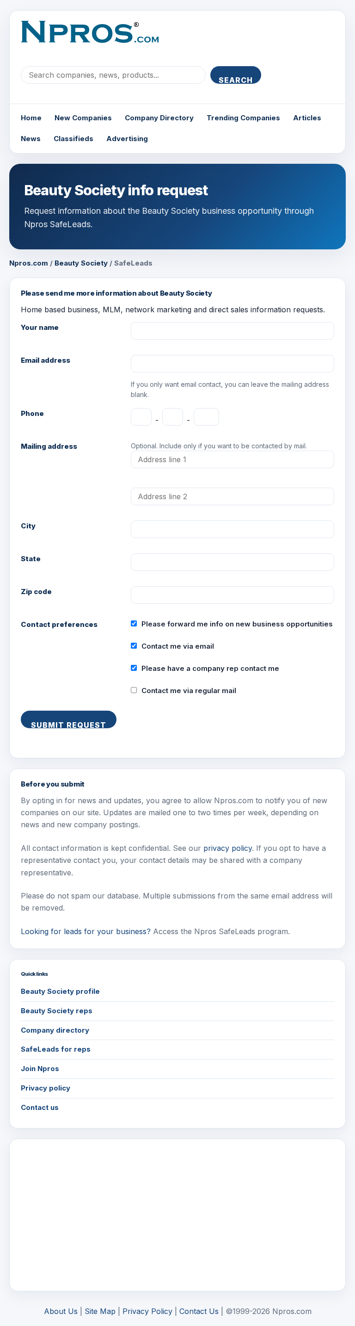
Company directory (55, 1030)
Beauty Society (81, 263)
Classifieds (73, 138)
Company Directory (159, 117)
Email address (45, 360)
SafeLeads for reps (56, 1049)
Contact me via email (177, 646)
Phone (32, 413)
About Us (61, 1311)
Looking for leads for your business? (86, 931)
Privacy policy (45, 1088)
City (28, 525)
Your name (40, 327)
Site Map (100, 1311)
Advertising (127, 138)
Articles (307, 117)
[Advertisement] (177, 1215)
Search (236, 79)
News (31, 138)
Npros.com (28, 263)
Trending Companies (243, 117)
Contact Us (199, 1311)
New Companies (83, 117)
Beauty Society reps (56, 1010)
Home (31, 117)
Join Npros (40, 1068)
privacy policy (227, 848)
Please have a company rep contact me (210, 668)
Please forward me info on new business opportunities (237, 624)
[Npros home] (97, 39)
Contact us (40, 1107)
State (31, 558)
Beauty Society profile (60, 991)
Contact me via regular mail (188, 690)
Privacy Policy (147, 1311)
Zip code (36, 591)
